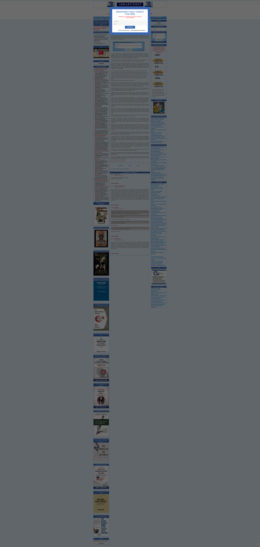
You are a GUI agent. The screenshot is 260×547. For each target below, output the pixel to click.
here (122, 30)
